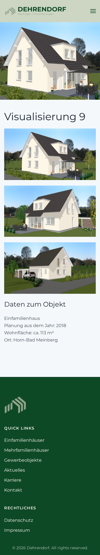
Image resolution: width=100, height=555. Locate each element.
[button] (93, 11)
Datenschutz (18, 520)
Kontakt (13, 490)
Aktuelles (14, 470)
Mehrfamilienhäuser (26, 450)
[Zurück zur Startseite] (35, 11)
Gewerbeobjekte (23, 460)
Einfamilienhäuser (24, 440)
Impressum (17, 530)
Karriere (12, 480)
